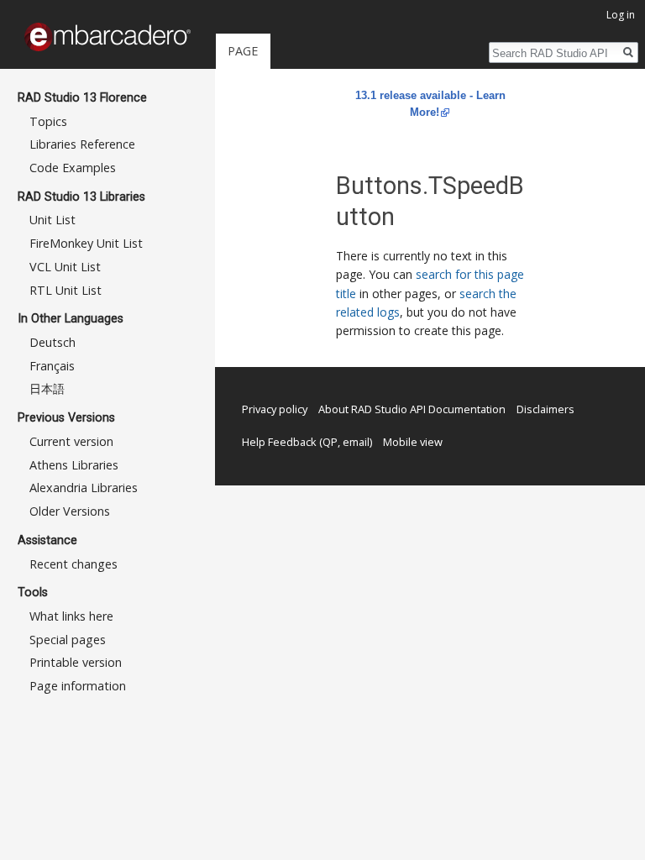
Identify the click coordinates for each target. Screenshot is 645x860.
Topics (48, 121)
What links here (71, 616)
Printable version (75, 662)
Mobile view (413, 441)
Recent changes (73, 564)
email (356, 441)
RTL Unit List (65, 290)
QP (330, 441)
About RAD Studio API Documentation (412, 409)
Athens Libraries (73, 465)
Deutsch (52, 342)
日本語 (47, 388)
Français (52, 366)
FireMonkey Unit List (86, 243)
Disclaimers (545, 409)
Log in (620, 15)
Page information (77, 686)
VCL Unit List (65, 267)
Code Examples (72, 168)
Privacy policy (274, 409)
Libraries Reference (82, 144)
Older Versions (69, 511)
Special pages (67, 640)
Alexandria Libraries (83, 488)
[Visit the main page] (107, 37)
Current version (71, 441)
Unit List (52, 220)
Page (243, 51)
